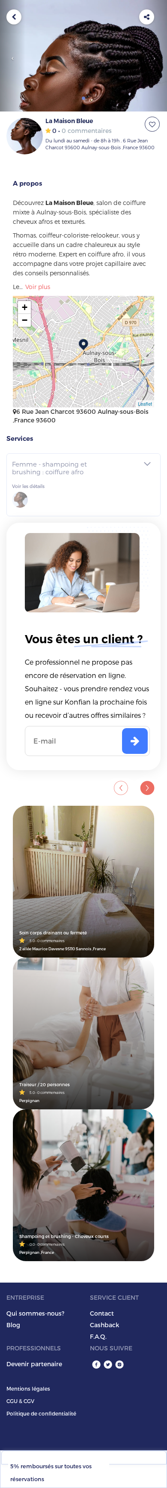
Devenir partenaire (34, 1364)
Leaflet (145, 403)
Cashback (104, 1324)
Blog (13, 1324)
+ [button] (24, 307)
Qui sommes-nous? (35, 1313)
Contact (102, 1313)
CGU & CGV (20, 1401)
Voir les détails (28, 486)
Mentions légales (28, 1389)
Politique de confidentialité (41, 1413)
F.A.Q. (98, 1336)
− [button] (24, 320)
